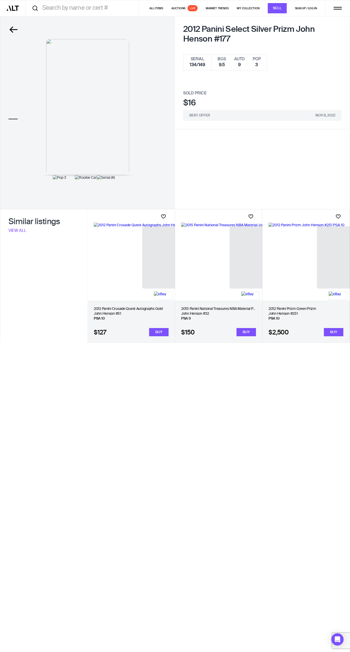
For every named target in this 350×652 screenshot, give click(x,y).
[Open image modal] (87, 107)
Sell (277, 8)
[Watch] (163, 216)
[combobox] (84, 8)
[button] (337, 639)
